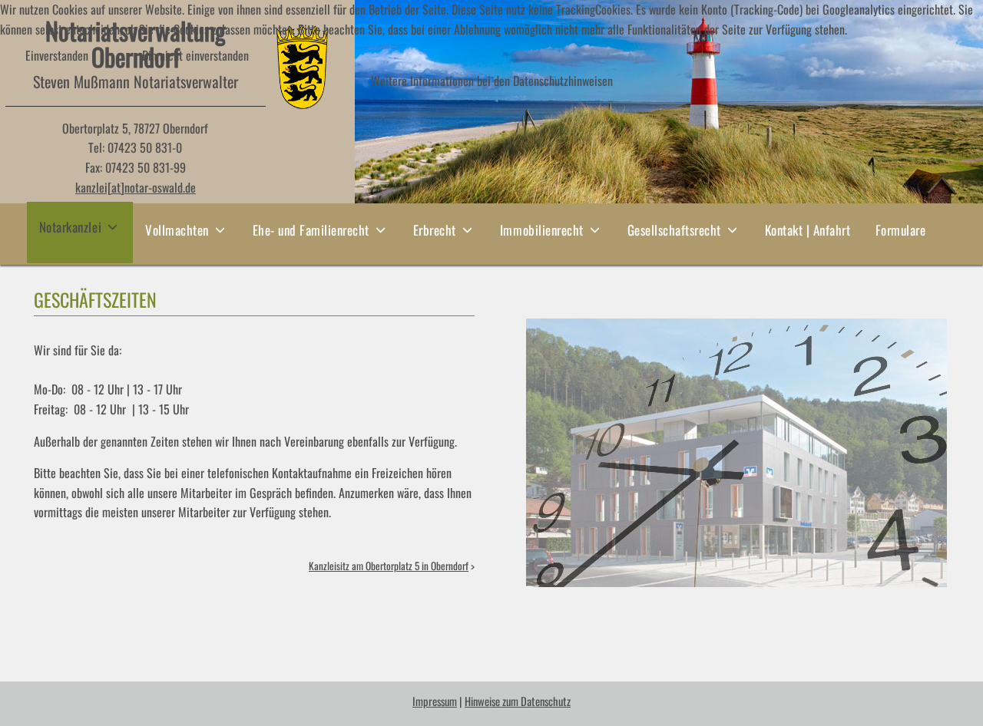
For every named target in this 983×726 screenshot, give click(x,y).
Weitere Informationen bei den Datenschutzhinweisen (492, 80)
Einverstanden (56, 55)
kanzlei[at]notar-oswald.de (135, 187)
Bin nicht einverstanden (195, 55)
